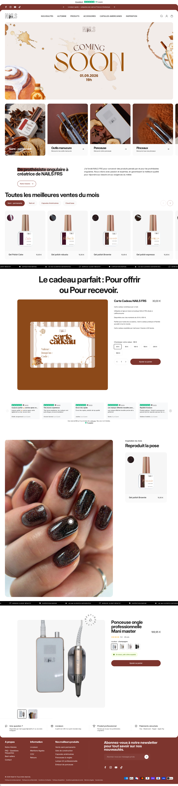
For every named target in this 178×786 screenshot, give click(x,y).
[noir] (137, 647)
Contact (8, 760)
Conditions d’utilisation (44, 780)
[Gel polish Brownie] (110, 231)
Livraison (34, 747)
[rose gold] (130, 647)
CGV (32, 754)
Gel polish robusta (59, 254)
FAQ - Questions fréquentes (11, 752)
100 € (136, 346)
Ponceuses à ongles (63, 757)
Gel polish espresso (145, 254)
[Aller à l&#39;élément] (22, 714)
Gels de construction (64, 751)
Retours (33, 757)
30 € (117, 346)
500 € (118, 353)
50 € (126, 346)
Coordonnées (99, 780)
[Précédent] (63, 7)
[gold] (122, 647)
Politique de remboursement (13, 780)
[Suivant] (114, 7)
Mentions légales (37, 751)
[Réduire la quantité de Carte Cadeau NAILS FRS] (116, 362)
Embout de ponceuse (64, 764)
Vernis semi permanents (65, 747)
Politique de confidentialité (29, 780)
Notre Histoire (10, 747)
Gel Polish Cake (16, 254)
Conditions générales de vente (74, 780)
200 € (155, 346)
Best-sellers (10, 756)
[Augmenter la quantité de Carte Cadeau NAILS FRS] (126, 362)
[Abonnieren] (146, 757)
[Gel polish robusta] (67, 231)
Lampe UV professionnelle (66, 761)
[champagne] (114, 647)
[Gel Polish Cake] (25, 231)
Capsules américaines (64, 754)
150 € (145, 346)
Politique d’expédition (59, 780)
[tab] (15, 203)
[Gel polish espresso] (153, 231)
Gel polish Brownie (102, 254)
